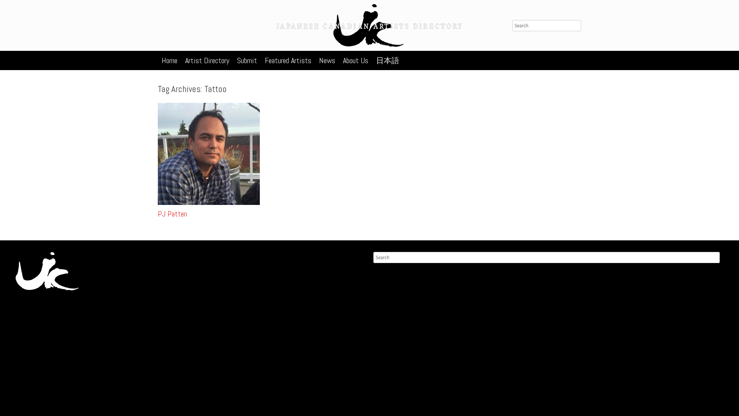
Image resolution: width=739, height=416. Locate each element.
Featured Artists (288, 60)
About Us (355, 60)
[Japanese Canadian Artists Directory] (369, 25)
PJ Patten (172, 214)
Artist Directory (207, 60)
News (327, 60)
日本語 (387, 60)
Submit (247, 60)
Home (169, 60)
